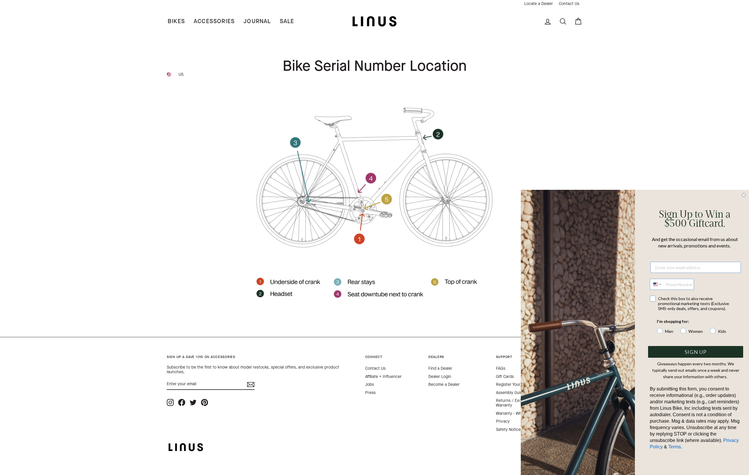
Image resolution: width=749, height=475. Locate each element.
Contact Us (569, 3)
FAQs (500, 368)
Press (370, 392)
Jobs (369, 384)
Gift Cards (505, 376)
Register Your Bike (513, 384)
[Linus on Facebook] (181, 402)
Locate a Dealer (538, 3)
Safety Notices (509, 429)
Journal (257, 21)
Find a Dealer (440, 368)
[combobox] (656, 284)
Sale (287, 21)
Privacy (503, 421)
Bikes (176, 21)
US (180, 74)
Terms (674, 446)
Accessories (214, 21)
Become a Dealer (444, 384)
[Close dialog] (744, 195)
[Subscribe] (251, 384)
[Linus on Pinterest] (204, 402)
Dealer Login (439, 376)
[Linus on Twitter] (193, 402)
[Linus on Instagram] (170, 402)
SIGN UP (696, 352)
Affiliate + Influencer (383, 376)
